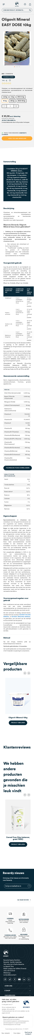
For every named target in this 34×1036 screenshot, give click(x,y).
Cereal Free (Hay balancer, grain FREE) (18, 838)
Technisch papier (8, 77)
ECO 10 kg (21, 101)
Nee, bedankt (6, 1033)
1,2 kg (5, 97)
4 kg (12, 97)
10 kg (5, 101)
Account (25, 4)
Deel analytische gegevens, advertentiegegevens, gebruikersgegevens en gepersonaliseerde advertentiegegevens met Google (16, 1022)
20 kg (12, 101)
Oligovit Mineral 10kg (17, 718)
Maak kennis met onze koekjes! (11, 1019)
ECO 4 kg (21, 97)
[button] (14, 66)
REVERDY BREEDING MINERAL (21, 616)
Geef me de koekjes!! (28, 1033)
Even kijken (17, 1033)
